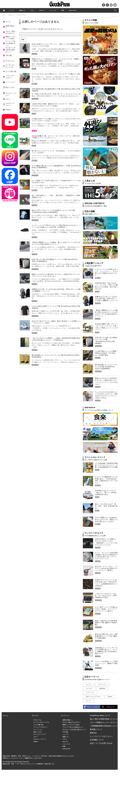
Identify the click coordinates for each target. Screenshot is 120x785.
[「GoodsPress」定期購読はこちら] (10, 194)
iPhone (110, 696)
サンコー (88, 701)
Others (8, 110)
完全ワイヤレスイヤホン (93, 696)
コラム (32, 10)
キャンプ (88, 684)
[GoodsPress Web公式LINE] (10, 140)
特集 (62, 10)
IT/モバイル (10, 61)
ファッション (10, 82)
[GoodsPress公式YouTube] (10, 122)
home (4, 10)
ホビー (8, 99)
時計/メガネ (10, 87)
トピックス (52, 10)
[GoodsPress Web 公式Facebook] (10, 176)
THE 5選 (9, 55)
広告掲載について (97, 740)
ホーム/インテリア (11, 94)
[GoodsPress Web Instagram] (10, 158)
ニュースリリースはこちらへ (101, 736)
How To (41, 10)
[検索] (115, 10)
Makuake (102, 688)
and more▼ (73, 10)
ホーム (4, 15)
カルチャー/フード (10, 104)
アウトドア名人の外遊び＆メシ (10, 43)
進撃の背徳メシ (10, 27)
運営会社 (93, 733)
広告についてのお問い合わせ (101, 743)
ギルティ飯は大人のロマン (10, 32)
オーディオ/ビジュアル (10, 66)
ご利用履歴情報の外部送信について (104, 726)
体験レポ (22, 10)
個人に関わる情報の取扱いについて (104, 719)
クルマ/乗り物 (11, 71)
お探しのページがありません (17, 15)
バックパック (90, 692)
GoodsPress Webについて (100, 715)
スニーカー (89, 688)
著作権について (96, 729)
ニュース (11, 10)
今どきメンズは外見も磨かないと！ (10, 50)
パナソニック (102, 684)
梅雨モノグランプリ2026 (10, 38)
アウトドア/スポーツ (10, 77)
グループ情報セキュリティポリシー (104, 722)
